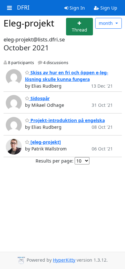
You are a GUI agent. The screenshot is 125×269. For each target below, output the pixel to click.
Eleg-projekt (29, 23)
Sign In (76, 8)
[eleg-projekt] (45, 142)
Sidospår (39, 98)
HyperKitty (64, 260)
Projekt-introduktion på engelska (67, 120)
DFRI (23, 7)
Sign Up (108, 8)
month (106, 23)
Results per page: (54, 161)
